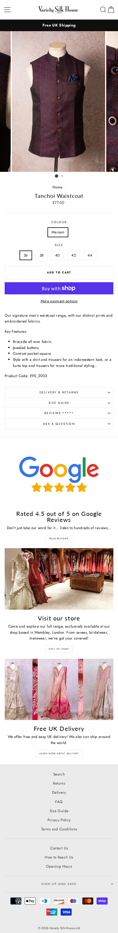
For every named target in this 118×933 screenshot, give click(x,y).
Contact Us (59, 848)
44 (90, 255)
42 (73, 255)
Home (57, 187)
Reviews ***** (59, 413)
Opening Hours (59, 866)
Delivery (59, 792)
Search (59, 774)
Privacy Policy (59, 820)
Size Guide (59, 403)
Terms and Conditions (59, 829)
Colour (59, 222)
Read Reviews (59, 538)
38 (42, 255)
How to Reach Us (59, 857)
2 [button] (62, 176)
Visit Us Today (59, 649)
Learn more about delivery (59, 753)
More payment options (59, 301)
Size (59, 245)
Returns (59, 783)
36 (26, 255)
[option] (59, 25)
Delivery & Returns (59, 392)
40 (57, 255)
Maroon (58, 232)
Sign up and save (59, 884)
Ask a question (59, 424)
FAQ (59, 801)
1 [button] (56, 176)
